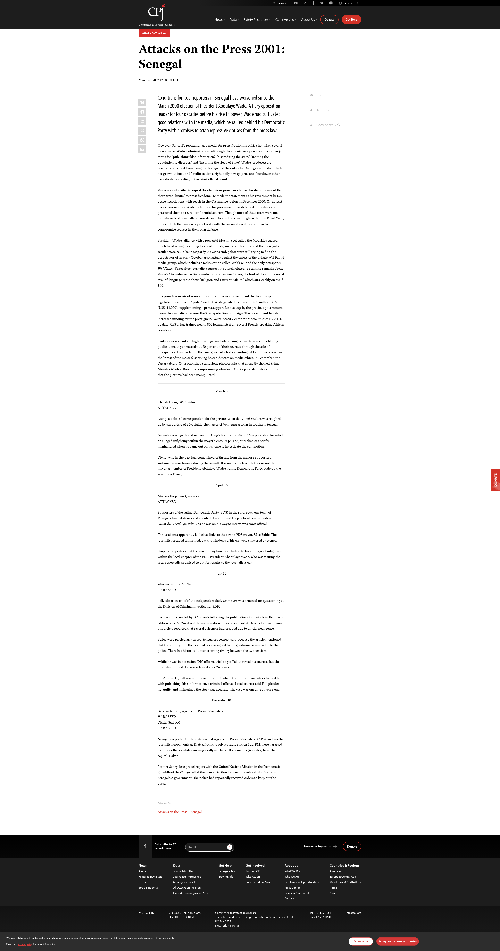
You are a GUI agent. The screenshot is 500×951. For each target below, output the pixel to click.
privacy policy (24, 944)
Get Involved (255, 865)
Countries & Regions (344, 865)
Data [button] (233, 19)
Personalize (360, 941)
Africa (333, 887)
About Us (291, 865)
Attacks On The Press (154, 33)
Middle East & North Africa (345, 882)
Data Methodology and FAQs (190, 893)
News (143, 865)
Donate (329, 19)
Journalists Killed (183, 871)
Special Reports (148, 887)
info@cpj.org (353, 912)
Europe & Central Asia (343, 876)
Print (320, 95)
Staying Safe (226, 876)
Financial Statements (297, 893)
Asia (332, 893)
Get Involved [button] (284, 19)
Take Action (253, 876)
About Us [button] (308, 19)
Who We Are (292, 876)
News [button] (219, 19)
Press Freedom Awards (259, 882)
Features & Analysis (150, 876)
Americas (335, 871)
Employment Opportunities (302, 882)
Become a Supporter (318, 846)
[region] (250, 941)
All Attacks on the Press (187, 887)
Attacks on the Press (172, 812)
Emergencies (227, 871)
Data (176, 865)
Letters (143, 882)
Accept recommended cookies (398, 941)
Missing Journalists (184, 882)
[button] (357, 3)
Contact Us (291, 898)
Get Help (351, 19)
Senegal (196, 812)
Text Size (322, 110)
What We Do (292, 871)
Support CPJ (253, 871)
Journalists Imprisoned (187, 876)
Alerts (142, 871)
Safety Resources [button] (256, 19)
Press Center (292, 887)
